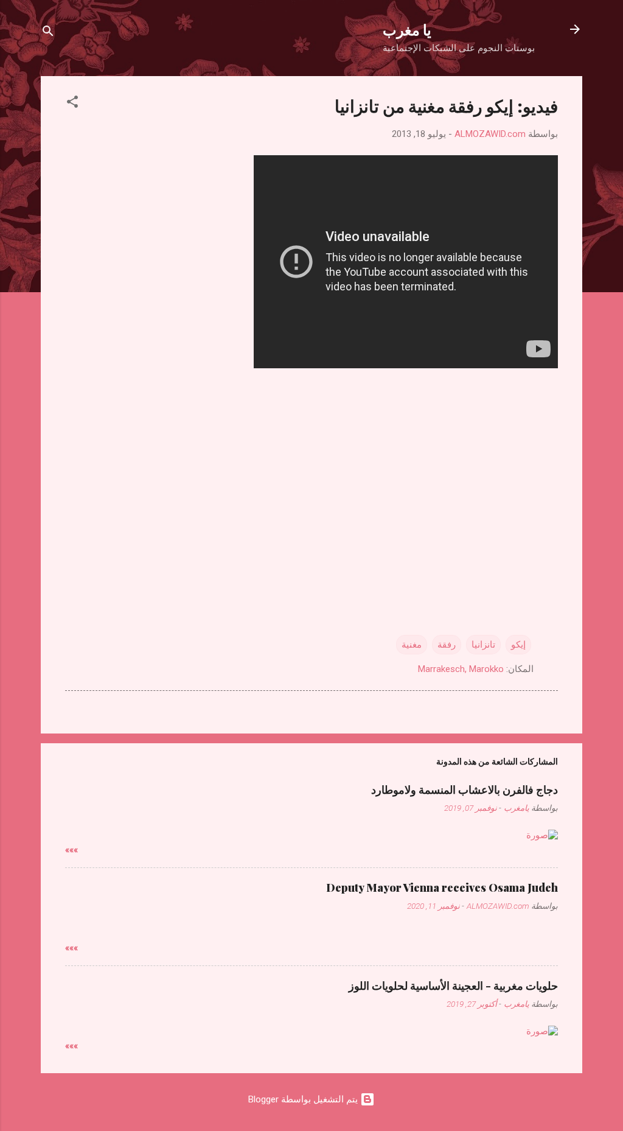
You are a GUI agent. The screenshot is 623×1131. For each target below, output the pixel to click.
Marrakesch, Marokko (461, 669)
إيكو (518, 644)
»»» (71, 849)
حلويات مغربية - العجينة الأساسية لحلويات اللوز (453, 985)
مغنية (412, 644)
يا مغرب (407, 29)
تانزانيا (483, 644)
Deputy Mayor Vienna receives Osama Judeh (442, 887)
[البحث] (48, 33)
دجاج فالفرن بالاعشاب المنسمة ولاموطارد (464, 789)
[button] (72, 103)
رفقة (446, 644)
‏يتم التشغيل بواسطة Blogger (304, 1099)
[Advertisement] (311, 467)
